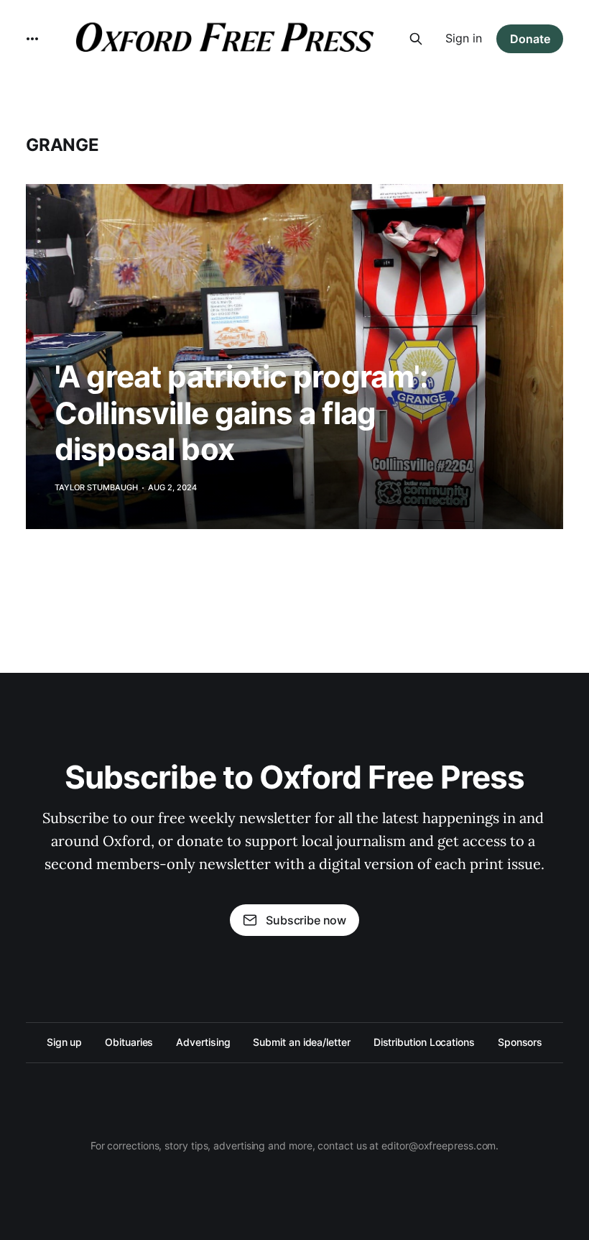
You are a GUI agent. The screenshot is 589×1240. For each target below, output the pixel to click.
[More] (32, 39)
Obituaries (129, 1042)
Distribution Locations (424, 1042)
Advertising (203, 1042)
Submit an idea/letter (301, 1042)
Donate (530, 39)
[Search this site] (416, 39)
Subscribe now (306, 920)
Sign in (463, 38)
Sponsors (520, 1042)
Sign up (64, 1042)
